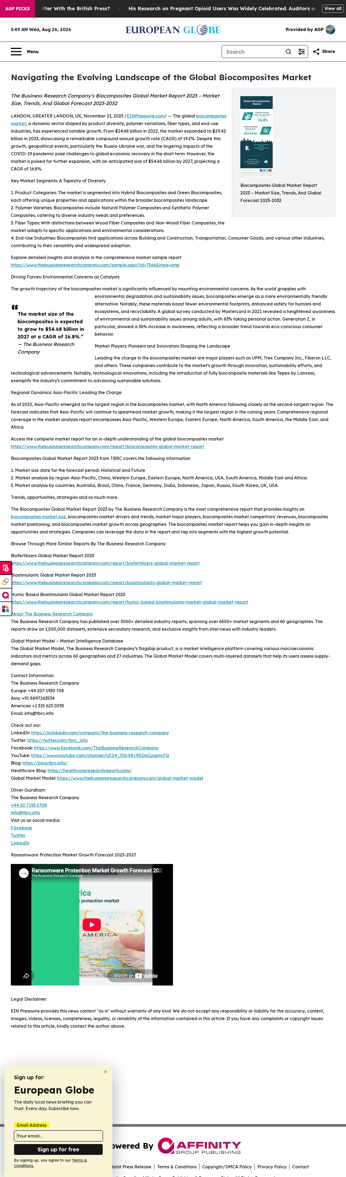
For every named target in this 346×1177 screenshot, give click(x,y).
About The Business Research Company (52, 614)
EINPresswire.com (145, 116)
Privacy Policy (272, 1166)
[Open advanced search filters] (301, 51)
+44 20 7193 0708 (29, 805)
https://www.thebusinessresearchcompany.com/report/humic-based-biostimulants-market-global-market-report (129, 602)
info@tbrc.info (25, 812)
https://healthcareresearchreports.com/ (90, 770)
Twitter (18, 835)
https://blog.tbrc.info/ (45, 763)
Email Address (31, 1125)
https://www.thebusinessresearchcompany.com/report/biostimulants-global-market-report (106, 582)
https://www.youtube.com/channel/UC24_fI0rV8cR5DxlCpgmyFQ (100, 755)
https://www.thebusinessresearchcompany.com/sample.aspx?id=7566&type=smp (95, 265)
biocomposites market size (38, 516)
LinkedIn (20, 843)
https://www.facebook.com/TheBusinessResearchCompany (96, 748)
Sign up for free (58, 1149)
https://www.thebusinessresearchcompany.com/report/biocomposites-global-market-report (107, 446)
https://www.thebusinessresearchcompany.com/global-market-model (130, 778)
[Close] (105, 1071)
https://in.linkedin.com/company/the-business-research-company (100, 732)
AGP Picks (17, 8)
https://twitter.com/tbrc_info (57, 740)
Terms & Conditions (177, 1166)
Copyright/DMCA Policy (227, 1166)
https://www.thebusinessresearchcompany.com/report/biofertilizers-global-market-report (105, 563)
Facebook (21, 827)
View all (332, 8)
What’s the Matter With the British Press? (58, 8)
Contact (300, 1166)
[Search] (288, 51)
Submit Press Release (129, 1166)
